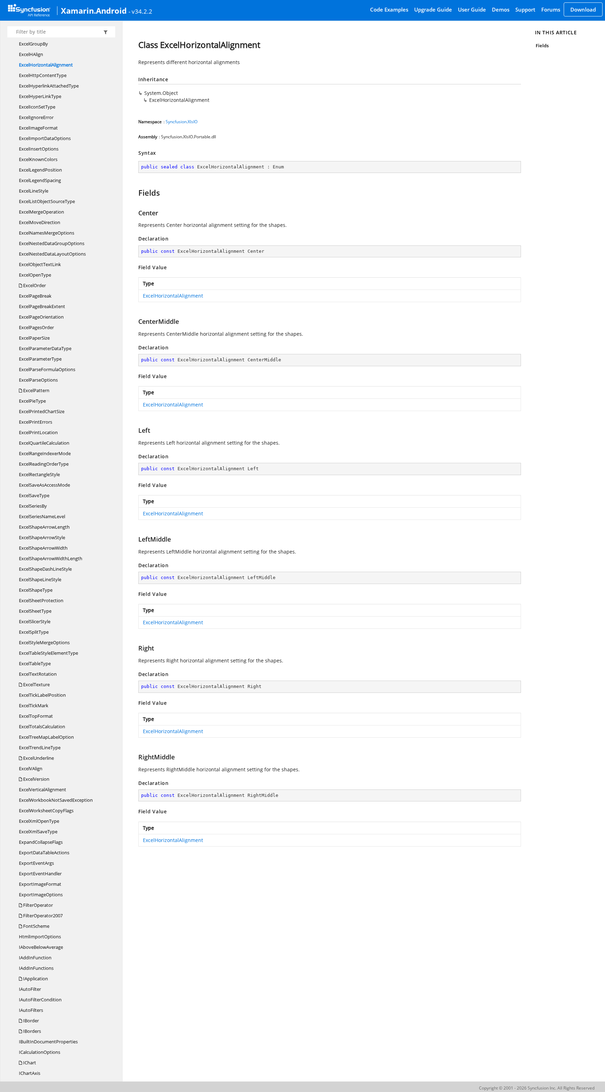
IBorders (31, 1031)
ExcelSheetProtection (41, 600)
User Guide (472, 9)
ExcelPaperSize (34, 338)
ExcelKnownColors (38, 159)
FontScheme (35, 926)
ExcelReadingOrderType (44, 464)
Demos (500, 9)
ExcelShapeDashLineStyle (45, 569)
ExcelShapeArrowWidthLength (50, 558)
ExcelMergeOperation (41, 212)
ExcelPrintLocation (38, 432)
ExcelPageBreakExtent (42, 306)
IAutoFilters (31, 1010)
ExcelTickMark (33, 705)
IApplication (35, 978)
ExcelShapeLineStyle (40, 579)
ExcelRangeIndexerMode (45, 453)
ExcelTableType (35, 663)
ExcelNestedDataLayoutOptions (52, 254)
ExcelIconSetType (37, 107)
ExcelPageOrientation (41, 317)
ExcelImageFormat (38, 128)
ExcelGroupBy (33, 44)
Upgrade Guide (433, 9)
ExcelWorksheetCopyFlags (46, 810)
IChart (29, 1062)
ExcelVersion (35, 779)
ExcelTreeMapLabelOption (46, 737)
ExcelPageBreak (35, 296)
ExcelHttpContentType (43, 75)
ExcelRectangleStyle (39, 474)
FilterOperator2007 (42, 915)
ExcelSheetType (35, 611)
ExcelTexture (36, 684)
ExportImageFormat (40, 884)
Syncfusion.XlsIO (181, 122)
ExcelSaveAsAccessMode (44, 485)
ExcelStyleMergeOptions (44, 642)
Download (583, 9)
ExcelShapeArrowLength (44, 527)
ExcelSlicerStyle (34, 621)
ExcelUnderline (38, 758)
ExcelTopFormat (36, 716)
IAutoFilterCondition (40, 999)
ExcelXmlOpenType (39, 821)
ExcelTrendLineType (40, 747)
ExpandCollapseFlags (41, 842)
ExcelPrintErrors (35, 422)
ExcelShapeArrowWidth (43, 548)
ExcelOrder (34, 285)
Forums (550, 9)
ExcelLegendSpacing (40, 180)
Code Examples (389, 9)
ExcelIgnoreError (36, 117)
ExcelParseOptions (38, 380)
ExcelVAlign (30, 768)
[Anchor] (135, 192)
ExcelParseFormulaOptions (47, 369)
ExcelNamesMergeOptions (46, 233)
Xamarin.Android (94, 10)
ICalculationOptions (39, 1052)
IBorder (30, 1020)
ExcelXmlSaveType (38, 831)
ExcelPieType (32, 401)
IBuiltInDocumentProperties (48, 1041)
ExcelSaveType (34, 495)
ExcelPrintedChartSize (41, 411)
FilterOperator (37, 905)
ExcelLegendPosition (40, 170)
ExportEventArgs (36, 863)
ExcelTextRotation (38, 674)
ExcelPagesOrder (36, 327)
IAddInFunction (35, 957)
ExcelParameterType (40, 359)
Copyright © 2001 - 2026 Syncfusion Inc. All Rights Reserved (536, 1088)
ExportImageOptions (41, 894)
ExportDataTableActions (44, 852)
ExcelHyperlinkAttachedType (49, 86)
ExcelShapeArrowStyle (42, 537)
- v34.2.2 (140, 11)
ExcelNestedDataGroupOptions (51, 243)
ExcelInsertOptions (38, 149)
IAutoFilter (30, 989)
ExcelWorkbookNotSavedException (56, 800)
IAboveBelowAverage (41, 947)
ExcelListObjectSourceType (47, 201)
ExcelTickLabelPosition (42, 695)
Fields (542, 45)
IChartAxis (29, 1073)
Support (525, 9)
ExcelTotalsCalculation (42, 726)
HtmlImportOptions (40, 936)
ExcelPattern (35, 390)
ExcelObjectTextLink (40, 264)
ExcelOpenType (35, 275)
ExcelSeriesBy (33, 506)
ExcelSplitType (34, 632)
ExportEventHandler (40, 873)
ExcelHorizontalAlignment (46, 65)
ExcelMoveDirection (39, 222)
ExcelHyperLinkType (40, 96)
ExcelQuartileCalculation (44, 443)
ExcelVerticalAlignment (42, 789)
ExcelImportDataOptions (45, 138)
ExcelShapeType (36, 590)
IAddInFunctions (36, 968)
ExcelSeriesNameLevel (42, 516)
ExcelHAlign (31, 54)
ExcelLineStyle (33, 191)
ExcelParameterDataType (45, 348)
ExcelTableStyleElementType (48, 653)
